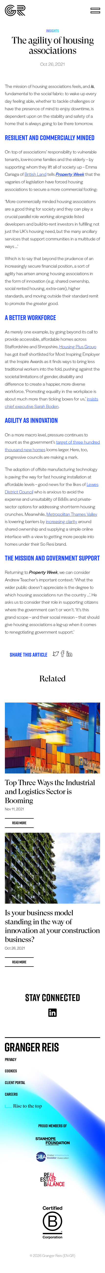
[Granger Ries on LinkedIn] (69, 654)
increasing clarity (61, 521)
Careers (11, 1094)
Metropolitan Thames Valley (71, 514)
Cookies (11, 1071)
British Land (35, 174)
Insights (52, 31)
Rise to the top (27, 1106)
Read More (19, 822)
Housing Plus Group (77, 346)
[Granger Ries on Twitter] (55, 654)
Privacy (10, 1059)
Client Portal (15, 1083)
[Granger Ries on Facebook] (62, 654)
